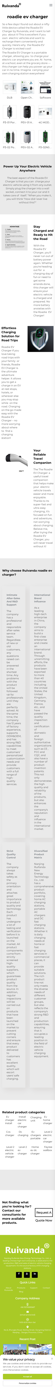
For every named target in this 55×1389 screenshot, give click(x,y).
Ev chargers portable (35, 1135)
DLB (9, 97)
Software (45, 97)
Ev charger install (9, 1120)
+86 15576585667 (27, 1307)
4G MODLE (45, 122)
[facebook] (19, 1275)
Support (33, 1288)
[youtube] (27, 1275)
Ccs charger (9, 1133)
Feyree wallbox (47, 1149)
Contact (46, 1288)
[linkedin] (35, 1275)
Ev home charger (47, 1120)
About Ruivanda (8, 1289)
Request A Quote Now (43, 1214)
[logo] (11, 4)
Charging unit (35, 1119)
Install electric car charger (22, 1121)
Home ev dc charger (35, 1150)
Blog (21, 1291)
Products (21, 1288)
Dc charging (22, 1133)
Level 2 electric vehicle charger (9, 1152)
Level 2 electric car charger (47, 1136)
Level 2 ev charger (22, 1150)
